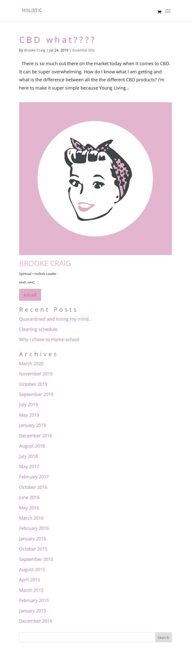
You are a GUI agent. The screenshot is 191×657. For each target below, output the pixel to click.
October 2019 (33, 384)
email (30, 295)
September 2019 (36, 394)
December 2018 (35, 436)
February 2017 (34, 477)
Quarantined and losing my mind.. (55, 319)
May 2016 (29, 508)
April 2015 (29, 580)
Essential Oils (83, 50)
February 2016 (34, 528)
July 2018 (28, 456)
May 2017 (29, 466)
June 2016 (29, 497)
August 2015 (32, 569)
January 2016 (32, 539)
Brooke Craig (34, 50)
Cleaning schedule (38, 329)
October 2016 (33, 487)
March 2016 (31, 518)
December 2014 (35, 621)
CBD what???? (57, 39)
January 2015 (32, 611)
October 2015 (33, 549)
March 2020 (31, 363)
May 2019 (29, 415)
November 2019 (35, 374)
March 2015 (31, 590)
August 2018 (32, 446)
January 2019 (32, 425)
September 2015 (36, 559)
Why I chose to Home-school (49, 339)
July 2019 (28, 404)
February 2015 (34, 600)
